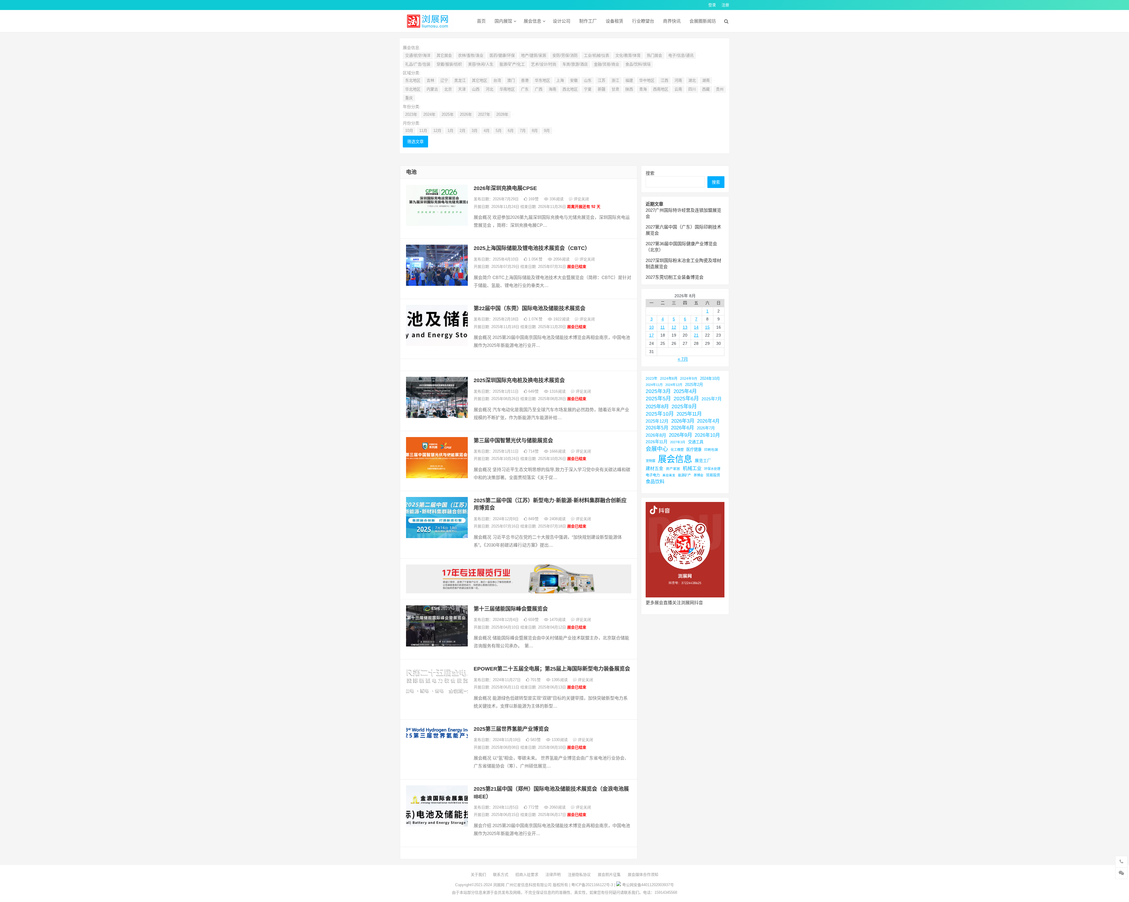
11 (662, 327)
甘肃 (615, 89)
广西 (538, 89)
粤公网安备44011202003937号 (648, 885)
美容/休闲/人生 (480, 64)
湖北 (692, 80)
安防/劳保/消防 (565, 55)
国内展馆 (503, 21)
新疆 (601, 89)
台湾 (497, 80)
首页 (481, 21)
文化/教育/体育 (628, 55)
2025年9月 (684, 406)
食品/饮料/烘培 (638, 64)
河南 (678, 80)
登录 (712, 5)
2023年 (411, 114)
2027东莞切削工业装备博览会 (675, 277)
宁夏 (588, 89)
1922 (560, 319)
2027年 (484, 114)
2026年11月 (656, 441)
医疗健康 (694, 449)
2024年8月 (668, 379)
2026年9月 (680, 435)
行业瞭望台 (643, 21)
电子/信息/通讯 (681, 55)
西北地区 (570, 89)
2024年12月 (673, 385)
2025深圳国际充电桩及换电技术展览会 (519, 380)
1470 (557, 619)
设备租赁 (614, 21)
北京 (448, 89)
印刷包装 (711, 449)
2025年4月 (685, 391)
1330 (559, 740)
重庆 (409, 98)
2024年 (429, 114)
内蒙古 (432, 89)
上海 (560, 80)
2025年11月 (689, 414)
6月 (511, 130)
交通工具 (695, 442)
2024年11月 (654, 385)
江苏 (601, 80)
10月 (409, 130)
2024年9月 (688, 378)
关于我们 (478, 874)
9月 (547, 130)
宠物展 (650, 461)
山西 (476, 89)
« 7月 (683, 359)
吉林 (430, 80)
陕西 (629, 89)
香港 (525, 80)
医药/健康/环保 (502, 55)
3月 (474, 130)
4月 (487, 130)
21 (696, 335)
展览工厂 (703, 460)
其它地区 (479, 80)
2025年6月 (686, 398)
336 (556, 199)
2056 (560, 259)
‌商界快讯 (672, 21)
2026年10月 (707, 435)
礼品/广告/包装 (417, 64)
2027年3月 (677, 442)
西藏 (706, 89)
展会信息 (532, 21)
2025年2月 (694, 384)
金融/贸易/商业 (606, 64)
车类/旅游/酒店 (575, 64)
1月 (450, 130)
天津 (462, 89)
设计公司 (561, 21)
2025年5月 (658, 399)
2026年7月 (706, 428)
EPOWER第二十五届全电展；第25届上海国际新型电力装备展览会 (552, 669)
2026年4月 (708, 421)
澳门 (511, 80)
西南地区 (660, 89)
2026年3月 (682, 421)
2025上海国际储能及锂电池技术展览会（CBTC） (532, 248)
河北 (489, 89)
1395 (559, 680)
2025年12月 (657, 421)
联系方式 (500, 874)
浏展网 (499, 885)
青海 (643, 89)
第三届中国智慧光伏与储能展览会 (513, 441)
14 (696, 327)
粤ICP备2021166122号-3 (592, 885)
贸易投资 (713, 475)
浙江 (615, 80)
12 (674, 327)
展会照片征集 (609, 874)
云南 (678, 89)
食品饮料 (655, 481)
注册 (725, 5)
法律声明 (553, 874)
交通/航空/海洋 (417, 55)
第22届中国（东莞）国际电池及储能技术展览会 (529, 308)
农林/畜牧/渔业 (470, 55)
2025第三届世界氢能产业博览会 (511, 729)
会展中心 (657, 449)
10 (651, 327)
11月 (423, 130)
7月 (523, 130)
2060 (557, 807)
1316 (557, 391)
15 (707, 327)
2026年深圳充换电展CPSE (505, 188)
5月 (499, 130)
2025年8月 (657, 406)
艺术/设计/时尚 (543, 64)
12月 (437, 130)
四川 (692, 89)
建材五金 (654, 468)
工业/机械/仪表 (596, 55)
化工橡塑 (677, 449)
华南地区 (507, 89)
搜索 (650, 173)
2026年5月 (657, 427)
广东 (525, 89)
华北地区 (412, 89)
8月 (535, 130)
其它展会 (444, 55)
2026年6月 (682, 428)
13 (685, 327)
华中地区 (646, 80)
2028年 (502, 114)
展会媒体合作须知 (643, 874)
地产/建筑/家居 (533, 55)
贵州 (720, 89)
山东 (588, 80)
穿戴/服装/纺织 (449, 64)
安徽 (574, 80)
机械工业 (692, 468)
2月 (462, 130)
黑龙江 (460, 80)
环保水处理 (712, 469)
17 (651, 335)
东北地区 (412, 80)
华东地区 (542, 80)
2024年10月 (710, 379)
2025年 (448, 114)
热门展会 (654, 55)
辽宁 (444, 80)
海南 (552, 89)
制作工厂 (588, 21)
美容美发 (668, 475)
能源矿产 (684, 475)
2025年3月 (658, 391)
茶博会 (698, 475)
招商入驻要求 (526, 874)
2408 (557, 519)
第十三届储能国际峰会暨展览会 (511, 609)
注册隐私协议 (579, 874)
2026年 (466, 114)
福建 (629, 80)
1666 (557, 451)
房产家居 (673, 469)
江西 (664, 80)
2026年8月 (656, 435)
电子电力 (653, 475)
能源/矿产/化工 (512, 64)
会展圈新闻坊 (702, 21)
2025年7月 (712, 399)
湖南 (706, 80)
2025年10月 (660, 414)
